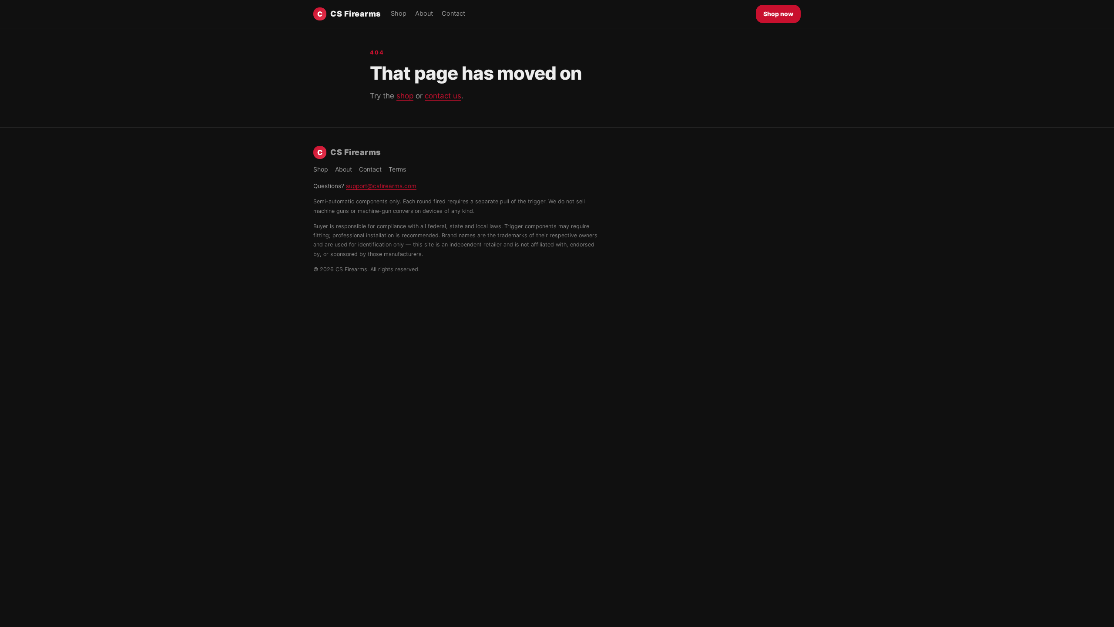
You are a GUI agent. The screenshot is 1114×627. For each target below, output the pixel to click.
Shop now (778, 13)
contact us (443, 95)
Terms (397, 169)
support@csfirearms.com (381, 185)
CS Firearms (349, 13)
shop (404, 95)
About (424, 13)
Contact (453, 13)
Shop (398, 13)
